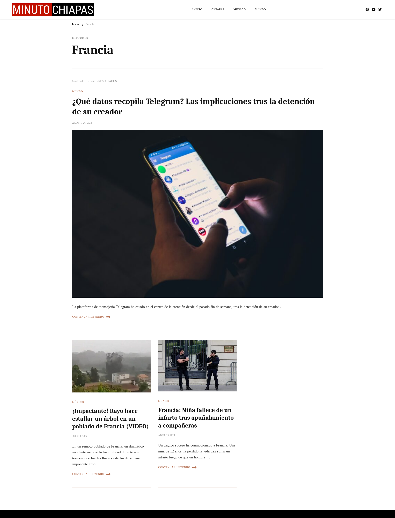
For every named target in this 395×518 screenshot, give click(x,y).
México (240, 9)
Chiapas (217, 9)
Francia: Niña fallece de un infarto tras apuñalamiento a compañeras (196, 417)
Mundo (260, 9)
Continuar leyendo (88, 316)
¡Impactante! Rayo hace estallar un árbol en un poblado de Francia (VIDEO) (110, 418)
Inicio (197, 9)
